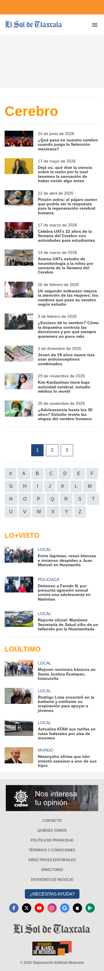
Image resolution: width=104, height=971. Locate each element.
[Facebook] (13, 908)
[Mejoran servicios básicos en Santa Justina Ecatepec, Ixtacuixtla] (19, 670)
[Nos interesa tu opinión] (52, 798)
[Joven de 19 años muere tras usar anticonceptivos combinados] (19, 356)
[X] (26, 908)
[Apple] (77, 908)
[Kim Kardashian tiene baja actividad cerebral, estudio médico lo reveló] (19, 383)
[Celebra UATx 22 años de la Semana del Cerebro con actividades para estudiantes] (19, 232)
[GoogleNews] (64, 908)
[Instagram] (52, 908)
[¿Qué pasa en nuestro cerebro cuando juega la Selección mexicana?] (19, 141)
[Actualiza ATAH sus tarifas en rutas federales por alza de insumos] (19, 730)
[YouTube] (39, 908)
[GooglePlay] (90, 908)
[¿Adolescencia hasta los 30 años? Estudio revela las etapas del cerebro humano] (19, 410)
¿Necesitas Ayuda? (52, 893)
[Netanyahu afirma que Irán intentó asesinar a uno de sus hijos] (19, 757)
